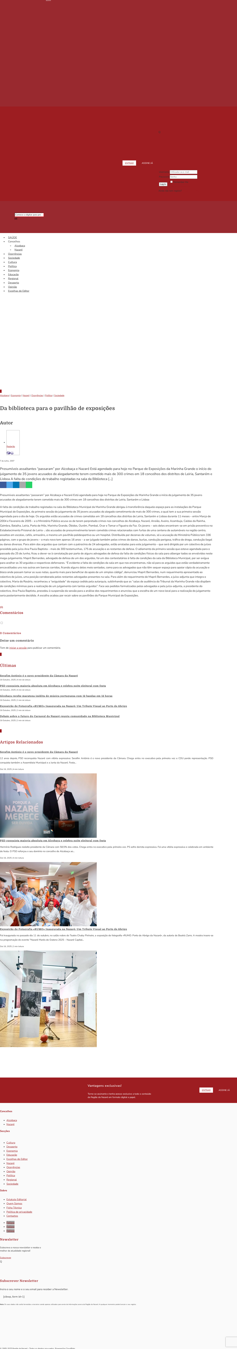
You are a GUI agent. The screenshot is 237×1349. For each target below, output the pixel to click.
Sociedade (14, 258)
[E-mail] (12, 452)
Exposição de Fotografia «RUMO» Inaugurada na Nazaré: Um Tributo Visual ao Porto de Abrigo (63, 706)
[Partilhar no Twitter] (9, 485)
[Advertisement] (118, 359)
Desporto (13, 283)
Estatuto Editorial (16, 1199)
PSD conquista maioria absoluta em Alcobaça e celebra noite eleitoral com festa (53, 685)
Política (12, 266)
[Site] (8, 452)
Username (164, 171)
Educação (13, 274)
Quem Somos (14, 1203)
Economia (13, 270)
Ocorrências (15, 254)
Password (164, 176)
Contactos (12, 1216)
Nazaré (19, 250)
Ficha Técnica (14, 1207)
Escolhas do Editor (18, 291)
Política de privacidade (19, 1212)
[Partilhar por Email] (22, 485)
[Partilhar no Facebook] (3, 485)
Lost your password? (180, 186)
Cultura (12, 262)
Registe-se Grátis (191, 190)
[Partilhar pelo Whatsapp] (29, 485)
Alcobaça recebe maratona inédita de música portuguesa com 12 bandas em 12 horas (56, 696)
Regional (13, 278)
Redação (11, 446)
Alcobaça (20, 245)
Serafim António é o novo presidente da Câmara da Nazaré (39, 675)
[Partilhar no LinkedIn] (16, 485)
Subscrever (5, 1257)
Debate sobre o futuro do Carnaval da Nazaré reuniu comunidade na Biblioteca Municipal (60, 716)
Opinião (12, 287)
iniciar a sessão (18, 648)
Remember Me (181, 182)
